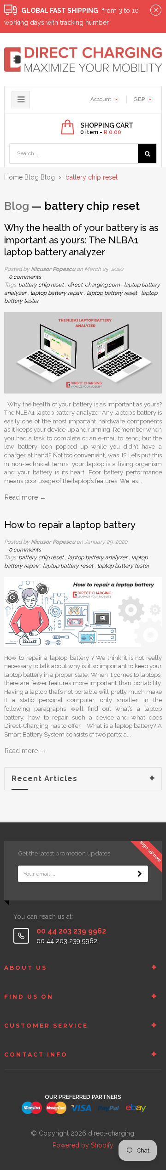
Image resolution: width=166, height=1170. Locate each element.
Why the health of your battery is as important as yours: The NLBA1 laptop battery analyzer (81, 240)
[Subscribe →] (140, 874)
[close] (156, 11)
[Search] (147, 153)
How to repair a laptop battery (70, 524)
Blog (31, 177)
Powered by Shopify (83, 1145)
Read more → (25, 497)
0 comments (25, 277)
